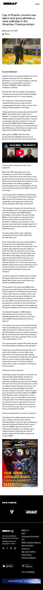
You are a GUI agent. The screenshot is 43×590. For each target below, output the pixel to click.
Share (7, 34)
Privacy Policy (27, 555)
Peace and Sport (27, 545)
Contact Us (26, 548)
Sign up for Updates (29, 552)
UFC (23, 539)
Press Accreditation (29, 558)
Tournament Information (30, 536)
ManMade (31, 572)
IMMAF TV (25, 530)
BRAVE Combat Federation (31, 542)
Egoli (23, 533)
